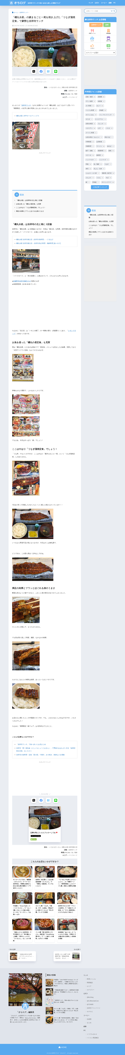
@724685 (90, 1004)
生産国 (89, 1019)
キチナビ (90, 1011)
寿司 (88, 168)
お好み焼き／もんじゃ (94, 137)
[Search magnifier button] (114, 11)
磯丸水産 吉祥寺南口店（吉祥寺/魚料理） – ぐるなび (34, 239)
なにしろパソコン (30, 1017)
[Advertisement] (44, 170)
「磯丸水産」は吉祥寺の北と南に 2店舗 (29, 200)
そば (108, 177)
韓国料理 (102, 150)
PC (114, 3)
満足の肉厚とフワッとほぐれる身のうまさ (30, 211)
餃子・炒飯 (90, 150)
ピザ (100, 128)
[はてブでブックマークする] (48, 71)
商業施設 (108, 33)
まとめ (108, 48)
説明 (107, 25)
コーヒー (104, 3)
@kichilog (90, 997)
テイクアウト (100, 119)
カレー (99, 105)
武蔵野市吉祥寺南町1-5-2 (22, 281)
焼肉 (111, 150)
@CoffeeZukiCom (93, 1001)
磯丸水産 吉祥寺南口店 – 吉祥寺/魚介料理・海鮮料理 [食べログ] (38, 243)
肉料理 (99, 155)
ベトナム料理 (91, 110)
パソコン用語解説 (93, 1038)
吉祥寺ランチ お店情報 (96, 20)
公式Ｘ (97, 3)
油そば (110, 146)
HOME (64, 1047)
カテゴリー (90, 990)
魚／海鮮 (74, 94)
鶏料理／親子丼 (108, 173)
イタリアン (90, 128)
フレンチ (102, 123)
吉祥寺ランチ (73, 91)
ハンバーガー (91, 159)
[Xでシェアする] (33, 71)
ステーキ (90, 155)
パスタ (109, 128)
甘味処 (95, 182)
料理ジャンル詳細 (94, 92)
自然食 (101, 101)
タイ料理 (90, 105)
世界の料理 (90, 123)
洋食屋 (102, 110)
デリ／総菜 (90, 101)
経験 (110, 3)
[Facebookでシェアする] (41, 71)
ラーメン (100, 146)
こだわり (92, 48)
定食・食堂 (90, 97)
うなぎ (107, 164)
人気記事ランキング (100, 187)
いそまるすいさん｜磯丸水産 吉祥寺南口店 (29, 30)
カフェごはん (91, 114)
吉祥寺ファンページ (93, 1008)
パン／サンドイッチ (106, 114)
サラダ (89, 119)
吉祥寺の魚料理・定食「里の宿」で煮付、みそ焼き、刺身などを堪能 (40, 755)
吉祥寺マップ (96, 25)
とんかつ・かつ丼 (92, 173)
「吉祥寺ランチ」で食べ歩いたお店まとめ (31, 744)
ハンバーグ (103, 159)
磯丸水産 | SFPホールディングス (27, 116)
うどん (99, 177)
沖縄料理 (89, 146)
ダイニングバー (108, 182)
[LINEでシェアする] (55, 71)
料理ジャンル (92, 33)
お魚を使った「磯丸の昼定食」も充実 (28, 204)
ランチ (91, 3)
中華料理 (90, 141)
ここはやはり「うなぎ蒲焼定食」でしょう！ (30, 207)
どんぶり (89, 177)
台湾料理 (100, 141)
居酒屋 (101, 97)
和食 (88, 164)
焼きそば (108, 137)
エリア (92, 40)
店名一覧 (108, 40)
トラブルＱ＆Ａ (92, 1034)
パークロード (73, 97)
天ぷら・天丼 (99, 168)
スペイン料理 (91, 132)
